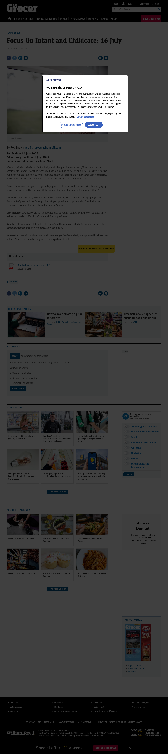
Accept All (93, 124)
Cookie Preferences (71, 124)
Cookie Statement (85, 116)
